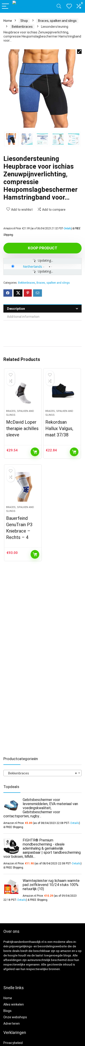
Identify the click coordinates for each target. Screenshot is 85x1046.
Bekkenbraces (22, 26)
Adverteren (11, 1023)
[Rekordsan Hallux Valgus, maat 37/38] (62, 390)
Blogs (7, 1011)
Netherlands (32, 266)
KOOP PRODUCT (42, 248)
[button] (79, 51)
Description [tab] (16, 308)
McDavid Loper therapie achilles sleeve (22, 428)
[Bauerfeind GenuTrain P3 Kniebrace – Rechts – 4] (23, 487)
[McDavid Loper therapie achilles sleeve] (23, 390)
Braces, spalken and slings (57, 21)
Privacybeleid (13, 1043)
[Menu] (5, 6)
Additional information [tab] (23, 316)
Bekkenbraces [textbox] (41, 773)
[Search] (58, 6)
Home (7, 21)
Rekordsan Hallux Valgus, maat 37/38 (59, 428)
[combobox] (42, 773)
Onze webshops (15, 1017)
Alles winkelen (13, 1004)
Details (67, 228)
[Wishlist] (69, 6)
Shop (24, 21)
